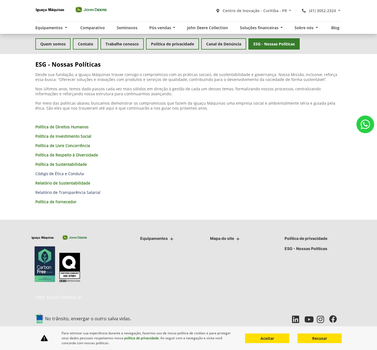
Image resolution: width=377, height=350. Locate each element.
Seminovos (127, 27)
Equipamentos (154, 238)
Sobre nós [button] (304, 27)
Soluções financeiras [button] (260, 27)
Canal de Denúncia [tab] (223, 44)
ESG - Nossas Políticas (306, 248)
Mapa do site (222, 238)
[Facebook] (335, 319)
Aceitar (267, 338)
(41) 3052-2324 (322, 10)
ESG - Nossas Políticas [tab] (274, 44)
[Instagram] (323, 319)
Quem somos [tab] (53, 44)
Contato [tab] (85, 44)
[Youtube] (310, 319)
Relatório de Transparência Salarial (67, 192)
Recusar (319, 338)
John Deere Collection (207, 27)
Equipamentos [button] (49, 27)
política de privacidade (141, 338)
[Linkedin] (298, 319)
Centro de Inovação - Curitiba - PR (255, 10)
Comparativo (92, 27)
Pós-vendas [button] (160, 27)
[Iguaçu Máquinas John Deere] (71, 9)
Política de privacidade (306, 238)
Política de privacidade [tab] (172, 44)
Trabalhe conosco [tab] (122, 44)
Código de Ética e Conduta (59, 173)
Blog (335, 27)
